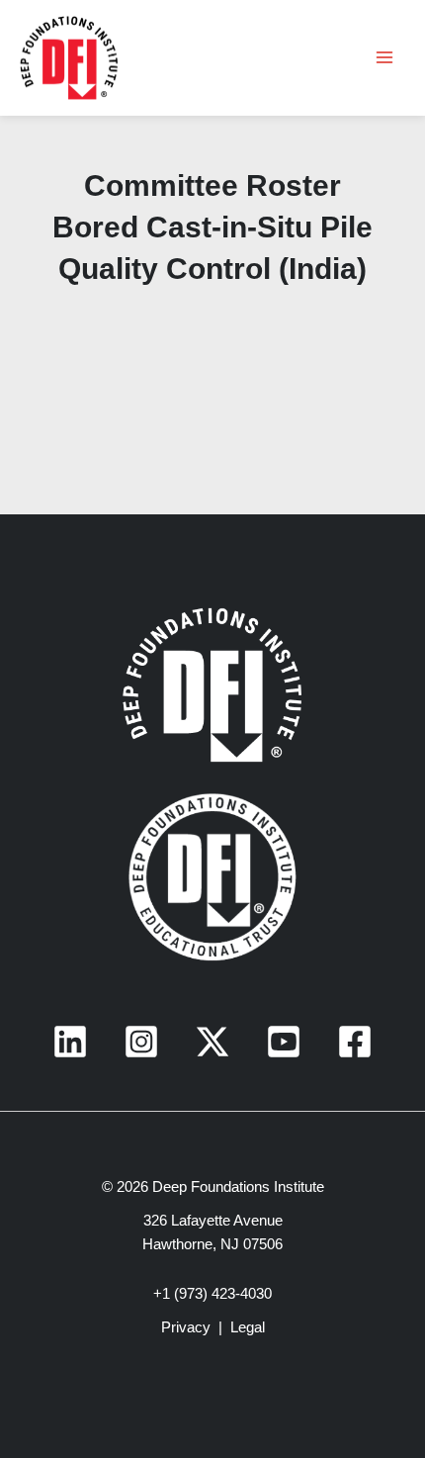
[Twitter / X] (212, 1041)
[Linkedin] (70, 1041)
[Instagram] (141, 1041)
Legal (247, 1327)
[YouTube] (283, 1041)
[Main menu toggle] (384, 57)
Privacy (186, 1327)
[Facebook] (355, 1041)
